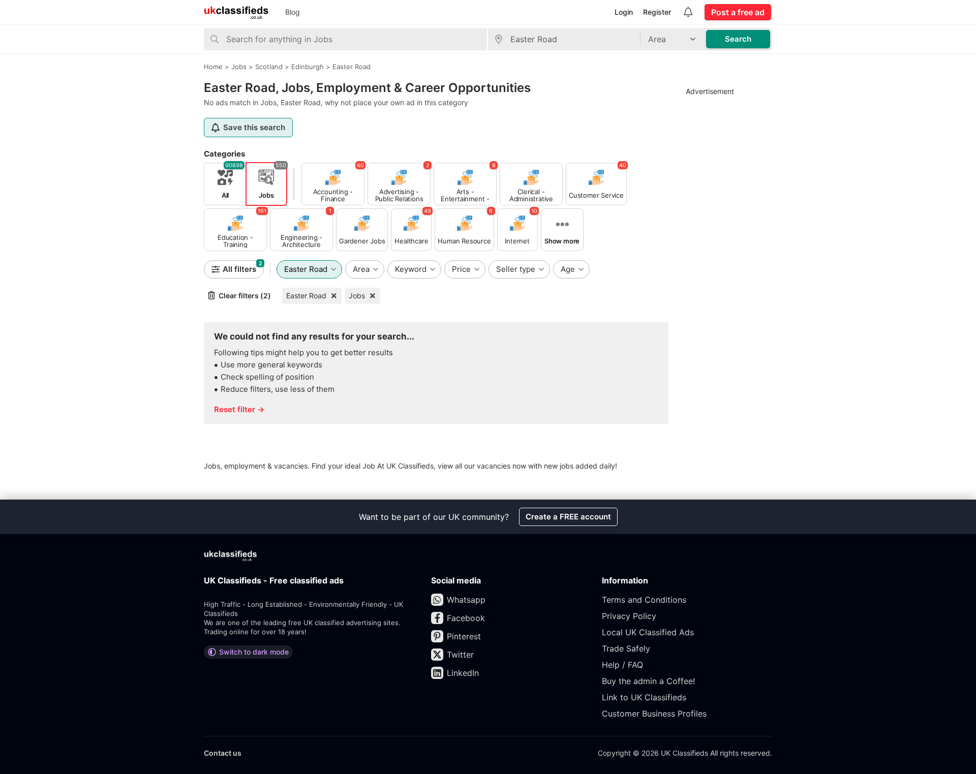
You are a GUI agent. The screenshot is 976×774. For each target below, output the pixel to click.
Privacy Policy (629, 616)
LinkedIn (463, 673)
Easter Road (306, 295)
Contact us (222, 753)
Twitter (460, 654)
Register (657, 12)
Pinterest (464, 636)
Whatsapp (466, 600)
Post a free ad (738, 12)
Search (738, 39)
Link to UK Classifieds (644, 697)
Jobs (357, 295)
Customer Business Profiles (654, 713)
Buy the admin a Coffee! (648, 681)
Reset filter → (239, 409)
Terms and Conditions (644, 600)
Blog (292, 12)
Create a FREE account (568, 516)
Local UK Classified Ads (648, 632)
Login (624, 12)
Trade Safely (626, 648)
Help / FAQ (622, 665)
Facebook (466, 618)
